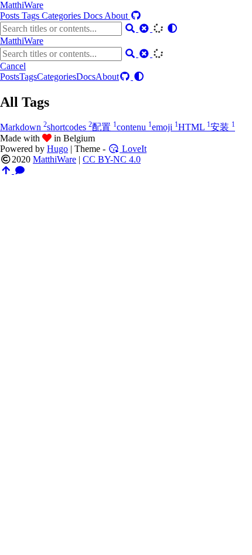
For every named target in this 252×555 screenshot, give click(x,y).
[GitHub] (136, 16)
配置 (104, 127)
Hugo (57, 149)
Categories (62, 16)
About (117, 16)
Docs (93, 16)
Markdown (23, 127)
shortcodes (69, 127)
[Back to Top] (7, 170)
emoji (165, 127)
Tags (32, 16)
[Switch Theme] (172, 28)
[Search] (131, 28)
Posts (11, 16)
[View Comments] (20, 170)
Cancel (13, 66)
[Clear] (145, 28)
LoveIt (133, 149)
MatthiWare (21, 5)
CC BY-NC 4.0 (112, 159)
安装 (222, 127)
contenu (134, 127)
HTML (194, 127)
